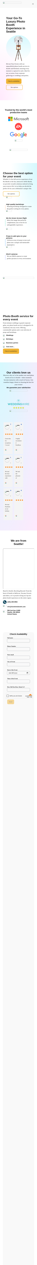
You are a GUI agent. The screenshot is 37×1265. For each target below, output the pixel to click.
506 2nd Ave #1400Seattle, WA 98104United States (13, 612)
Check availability (14, 81)
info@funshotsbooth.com (16, 607)
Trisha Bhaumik (10, 424)
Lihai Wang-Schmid (10, 457)
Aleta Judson (10, 490)
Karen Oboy (21, 490)
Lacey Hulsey (21, 457)
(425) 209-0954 (12, 602)
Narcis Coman (21, 424)
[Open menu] (33, 4)
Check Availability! (11, 351)
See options (14, 87)
